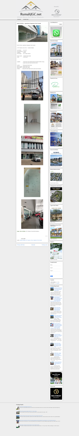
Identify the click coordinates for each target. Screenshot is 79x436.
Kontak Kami (25, 19)
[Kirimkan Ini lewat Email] (21, 238)
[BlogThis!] (22, 238)
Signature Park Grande (37, 240)
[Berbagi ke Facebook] (24, 238)
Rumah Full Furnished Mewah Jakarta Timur (26, 406)
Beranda (19, 19)
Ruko (32, 240)
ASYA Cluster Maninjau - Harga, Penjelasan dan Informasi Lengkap (58, 316)
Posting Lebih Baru (21, 244)
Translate (57, 283)
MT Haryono (28, 240)
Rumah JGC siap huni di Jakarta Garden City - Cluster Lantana (28, 411)
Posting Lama (44, 244)
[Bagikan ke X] (23, 238)
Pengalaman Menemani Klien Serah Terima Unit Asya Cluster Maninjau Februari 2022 (31, 415)
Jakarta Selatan (23, 240)
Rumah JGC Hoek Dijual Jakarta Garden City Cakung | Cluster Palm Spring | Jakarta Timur (57, 345)
